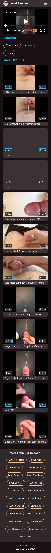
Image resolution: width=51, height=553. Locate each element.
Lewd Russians (36, 529)
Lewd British (14, 475)
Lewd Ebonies (34, 490)
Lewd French (37, 498)
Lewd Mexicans (15, 529)
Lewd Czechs (36, 482)
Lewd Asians (14, 467)
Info (10, 53)
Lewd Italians (15, 513)
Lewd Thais (25, 536)
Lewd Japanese (35, 513)
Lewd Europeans (16, 498)
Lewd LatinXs (36, 521)
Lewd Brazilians (34, 467)
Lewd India (36, 505)
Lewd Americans (16, 459)
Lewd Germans (17, 505)
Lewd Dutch (15, 490)
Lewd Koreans (16, 521)
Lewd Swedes (19, 3)
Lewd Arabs (36, 459)
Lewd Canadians (35, 475)
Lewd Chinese (16, 482)
